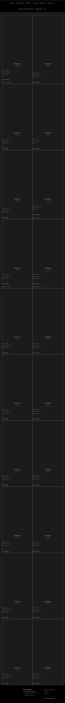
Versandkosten (7, 82)
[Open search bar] (44, 9)
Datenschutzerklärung (49, 689)
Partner (45, 693)
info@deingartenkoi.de (29, 695)
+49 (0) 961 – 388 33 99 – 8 (30, 693)
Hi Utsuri (17, 64)
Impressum (46, 691)
